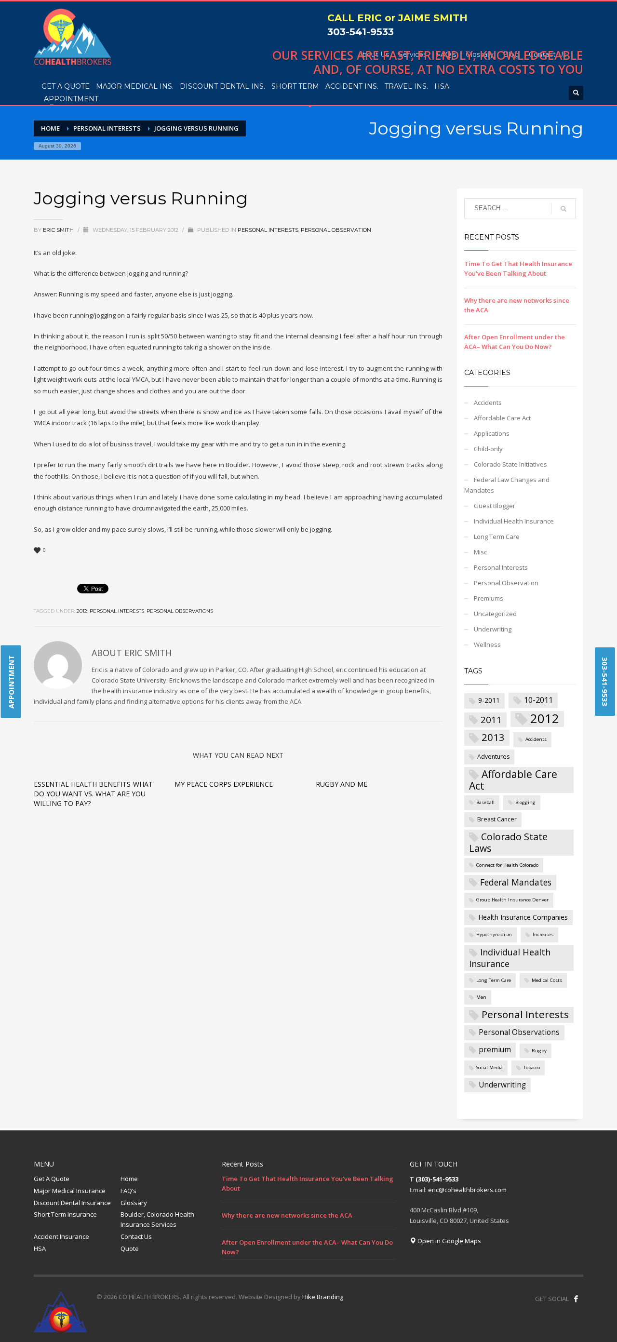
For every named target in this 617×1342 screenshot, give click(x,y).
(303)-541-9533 (437, 1179)
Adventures (493, 756)
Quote (130, 1248)
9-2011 (489, 700)
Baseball (485, 802)
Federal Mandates (515, 882)
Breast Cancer (497, 819)
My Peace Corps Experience (223, 784)
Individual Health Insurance (514, 521)
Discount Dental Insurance (72, 1202)
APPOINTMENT (11, 682)
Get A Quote (51, 1178)
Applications (492, 433)
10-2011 (538, 699)
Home (129, 1178)
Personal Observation (336, 230)
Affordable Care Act (502, 418)
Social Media (489, 1067)
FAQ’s (128, 1190)
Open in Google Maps (448, 1240)
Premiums (488, 598)
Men (481, 997)
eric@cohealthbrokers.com (467, 1189)
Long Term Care (497, 536)
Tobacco (531, 1067)
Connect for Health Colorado (507, 865)
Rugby (539, 1050)
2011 (491, 719)
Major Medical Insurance (70, 1190)
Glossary (134, 1202)
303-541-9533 (360, 32)
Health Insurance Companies (523, 917)
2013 (493, 737)
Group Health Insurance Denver (512, 900)
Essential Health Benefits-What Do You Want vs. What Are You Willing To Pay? (93, 793)
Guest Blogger (494, 505)
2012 (82, 611)
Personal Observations (180, 611)
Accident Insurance (61, 1236)
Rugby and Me (341, 784)
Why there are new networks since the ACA (287, 1215)
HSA (40, 1248)
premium (495, 1050)
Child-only (488, 448)
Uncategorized (495, 613)
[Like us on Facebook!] (576, 1298)
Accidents (488, 402)
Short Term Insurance (65, 1214)
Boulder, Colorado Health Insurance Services (157, 1219)
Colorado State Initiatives (510, 464)
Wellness (487, 644)
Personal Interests (268, 230)
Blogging (525, 802)
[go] (563, 209)
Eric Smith (59, 230)
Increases (543, 934)
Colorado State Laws (508, 842)
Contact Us (136, 1236)
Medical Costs (547, 980)
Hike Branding (322, 1296)
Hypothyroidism (494, 934)
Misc (480, 552)
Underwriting (492, 629)
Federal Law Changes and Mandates (507, 485)
